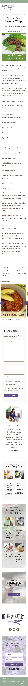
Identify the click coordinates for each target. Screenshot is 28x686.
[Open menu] (24, 7)
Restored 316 (23, 683)
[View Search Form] (3, 1)
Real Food (9, 485)
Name (7, 368)
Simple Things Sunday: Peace (21, 270)
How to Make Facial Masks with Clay (6, 272)
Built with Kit (14, 669)
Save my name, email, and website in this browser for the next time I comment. (14, 382)
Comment (8, 342)
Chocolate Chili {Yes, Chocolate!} (11, 319)
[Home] (3, 14)
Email (7, 376)
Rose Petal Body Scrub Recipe (9, 556)
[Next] (26, 303)
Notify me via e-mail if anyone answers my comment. (13, 389)
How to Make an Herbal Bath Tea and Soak (19, 532)
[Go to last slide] (2, 303)
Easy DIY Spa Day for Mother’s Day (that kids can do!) (9, 534)
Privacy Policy (6, 678)
